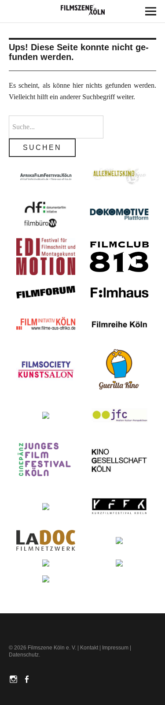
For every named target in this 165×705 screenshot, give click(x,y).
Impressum (115, 648)
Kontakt (89, 648)
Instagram (14, 678)
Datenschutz (24, 655)
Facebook (27, 678)
